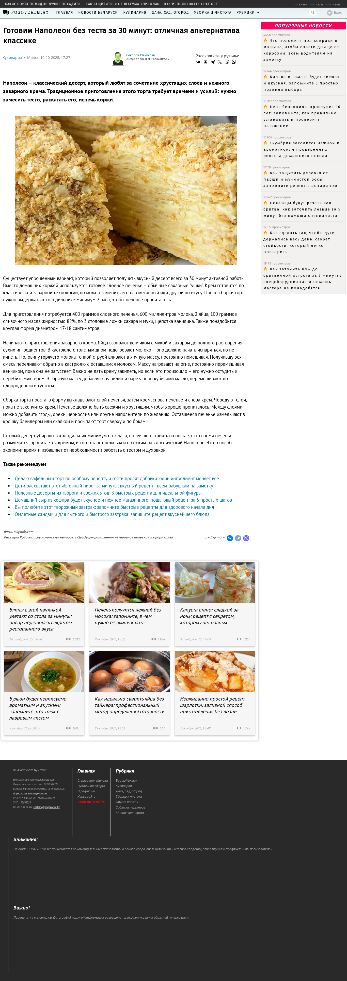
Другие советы (127, 802)
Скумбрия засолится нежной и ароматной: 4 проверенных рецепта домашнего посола (301, 149)
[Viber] (227, 62)
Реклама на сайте (91, 802)
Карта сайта (86, 796)
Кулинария (135, 12)
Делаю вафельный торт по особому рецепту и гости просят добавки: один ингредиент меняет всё (117, 478)
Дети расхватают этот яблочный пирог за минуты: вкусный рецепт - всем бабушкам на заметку (114, 486)
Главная (64, 12)
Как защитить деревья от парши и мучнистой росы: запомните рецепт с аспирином (300, 179)
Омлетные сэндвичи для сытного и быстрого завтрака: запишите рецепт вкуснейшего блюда (112, 514)
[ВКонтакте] (198, 62)
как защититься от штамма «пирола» (122, 4)
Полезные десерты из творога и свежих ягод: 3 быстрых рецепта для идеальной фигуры (108, 493)
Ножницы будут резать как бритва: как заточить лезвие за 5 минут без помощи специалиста (302, 209)
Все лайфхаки (126, 780)
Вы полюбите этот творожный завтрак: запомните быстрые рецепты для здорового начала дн (113, 507)
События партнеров (130, 807)
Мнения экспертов (130, 813)
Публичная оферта (91, 786)
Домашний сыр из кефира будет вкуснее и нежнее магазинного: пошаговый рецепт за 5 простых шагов (123, 500)
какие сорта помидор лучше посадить (43, 4)
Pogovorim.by (27, 770)
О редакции (86, 791)
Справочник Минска (92, 780)
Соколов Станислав (140, 55)
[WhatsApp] (234, 62)
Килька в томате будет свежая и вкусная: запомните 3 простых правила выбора (301, 83)
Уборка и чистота (212, 12)
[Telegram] (213, 62)
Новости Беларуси (98, 12)
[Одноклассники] (205, 62)
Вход (338, 13)
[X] (220, 62)
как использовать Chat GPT (191, 4)
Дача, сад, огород (170, 12)
